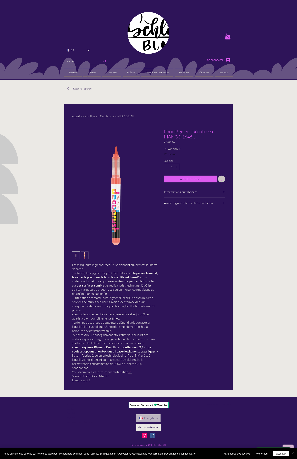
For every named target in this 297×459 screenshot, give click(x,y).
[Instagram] (144, 435)
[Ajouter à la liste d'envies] (221, 179)
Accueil (76, 116)
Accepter (281, 453)
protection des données (80, 421)
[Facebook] (152, 435)
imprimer (71, 417)
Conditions (72, 413)
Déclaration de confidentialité (180, 453)
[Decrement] (166, 167)
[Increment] (177, 167)
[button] (228, 36)
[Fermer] (293, 453)
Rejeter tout (262, 453)
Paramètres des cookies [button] (237, 453)
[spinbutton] (172, 167)
